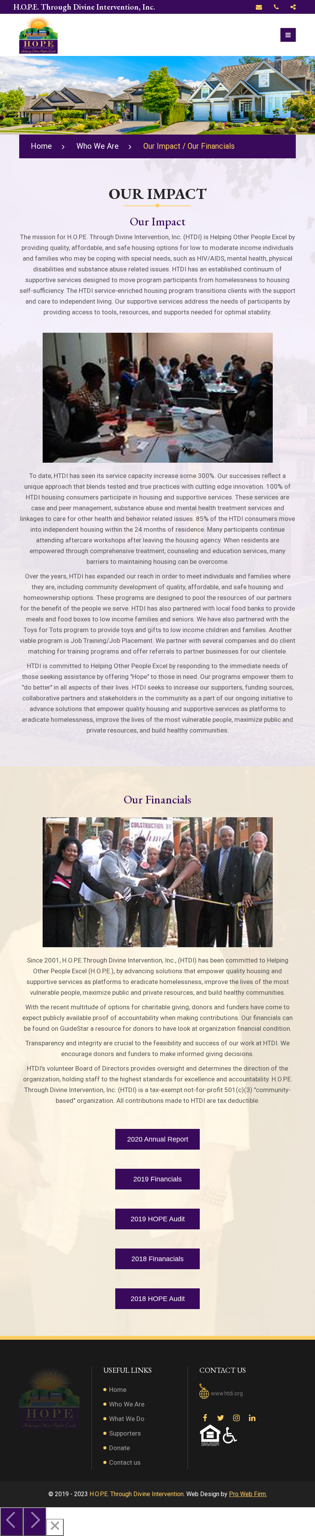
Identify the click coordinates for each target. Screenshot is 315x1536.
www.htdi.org (227, 1393)
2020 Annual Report (157, 1139)
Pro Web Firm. (248, 1494)
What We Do (126, 1419)
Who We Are (97, 146)
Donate (119, 1448)
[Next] (34, 1521)
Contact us (125, 1462)
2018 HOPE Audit (158, 1299)
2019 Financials (157, 1179)
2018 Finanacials (157, 1259)
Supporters (125, 1433)
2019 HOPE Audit (158, 1219)
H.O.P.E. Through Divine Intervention (137, 1494)
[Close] (55, 1527)
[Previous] (11, 1521)
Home (41, 146)
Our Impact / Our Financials (189, 146)
